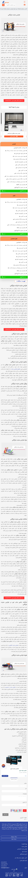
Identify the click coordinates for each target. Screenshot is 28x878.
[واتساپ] (6, 875)
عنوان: (25, 783)
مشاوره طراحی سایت (15, 369)
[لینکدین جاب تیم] (14, 875)
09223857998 (4, 864)
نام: (26, 788)
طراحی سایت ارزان (22, 770)
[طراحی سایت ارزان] (14, 762)
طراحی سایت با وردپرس (10, 687)
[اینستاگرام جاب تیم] (18, 875)
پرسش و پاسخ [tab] (14, 779)
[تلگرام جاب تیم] (21, 875)
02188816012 (4, 862)
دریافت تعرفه (13, 839)
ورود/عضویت (24, 844)
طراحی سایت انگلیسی (13, 645)
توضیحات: (24, 794)
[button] (21, 281)
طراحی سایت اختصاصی (22, 849)
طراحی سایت (24, 846)
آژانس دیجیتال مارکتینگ (22, 9)
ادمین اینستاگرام (23, 854)
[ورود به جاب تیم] (24, 5)
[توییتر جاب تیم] (10, 875)
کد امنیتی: (24, 802)
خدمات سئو (24, 851)
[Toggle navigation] (24, 2)
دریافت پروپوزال (14, 837)
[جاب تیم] (5, 2)
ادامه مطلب (5, 776)
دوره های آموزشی (13, 9)
